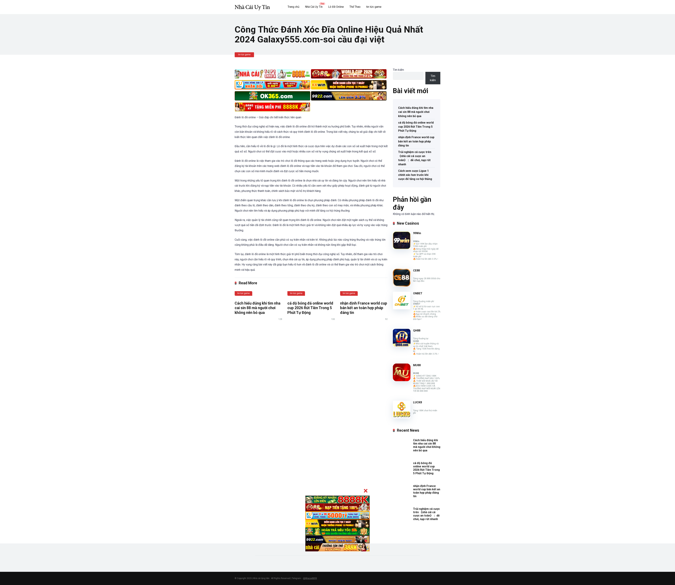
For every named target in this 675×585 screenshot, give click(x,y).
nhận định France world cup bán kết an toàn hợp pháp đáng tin (363, 308)
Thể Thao (355, 6)
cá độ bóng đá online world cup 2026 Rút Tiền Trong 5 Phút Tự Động (310, 308)
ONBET (417, 293)
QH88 (416, 330)
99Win (417, 233)
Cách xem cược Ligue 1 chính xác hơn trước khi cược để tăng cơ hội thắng (415, 175)
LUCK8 (417, 402)
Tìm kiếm (398, 69)
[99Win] (401, 248)
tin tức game (373, 6)
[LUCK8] (401, 417)
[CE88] (401, 285)
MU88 (417, 365)
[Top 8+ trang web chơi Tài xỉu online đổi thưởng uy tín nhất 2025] (252, 6)
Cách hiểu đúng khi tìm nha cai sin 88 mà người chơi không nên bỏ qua (257, 308)
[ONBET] (401, 308)
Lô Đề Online (336, 6)
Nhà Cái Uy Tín (314, 6)
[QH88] (401, 345)
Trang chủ (293, 6)
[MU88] (401, 380)
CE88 (416, 270)
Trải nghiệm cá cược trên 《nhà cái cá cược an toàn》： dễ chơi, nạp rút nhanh (414, 158)
